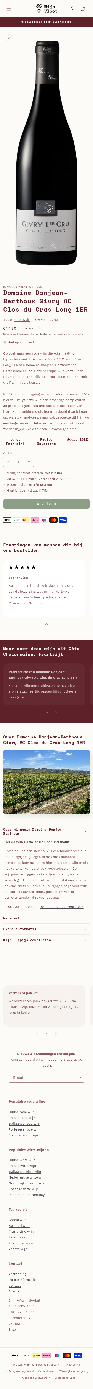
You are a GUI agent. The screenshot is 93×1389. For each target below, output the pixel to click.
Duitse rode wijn (22, 1112)
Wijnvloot (29, 1364)
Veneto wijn (18, 1249)
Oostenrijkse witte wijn (27, 1183)
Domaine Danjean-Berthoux (22, 286)
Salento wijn (18, 1237)
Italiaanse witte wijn (25, 1171)
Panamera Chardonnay (27, 1195)
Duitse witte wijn (22, 1160)
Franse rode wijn (22, 1118)
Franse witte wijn (22, 1166)
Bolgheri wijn (19, 1226)
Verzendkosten (39, 334)
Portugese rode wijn (24, 1129)
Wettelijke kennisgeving (73, 1371)
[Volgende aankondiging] (85, 22)
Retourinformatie (22, 1280)
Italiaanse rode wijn (24, 1123)
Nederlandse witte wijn (27, 1177)
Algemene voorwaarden (36, 1377)
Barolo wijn (18, 1220)
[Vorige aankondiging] (8, 22)
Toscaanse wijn (21, 1243)
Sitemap (15, 1291)
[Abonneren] (79, 1078)
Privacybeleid (72, 1364)
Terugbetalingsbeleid (21, 1371)
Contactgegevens (65, 1377)
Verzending (18, 1274)
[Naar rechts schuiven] (56, 624)
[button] (8, 8)
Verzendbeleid (46, 1371)
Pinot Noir (22, 320)
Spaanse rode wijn (23, 1135)
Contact (15, 1285)
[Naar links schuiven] (37, 624)
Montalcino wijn (21, 1231)
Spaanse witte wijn (24, 1189)
